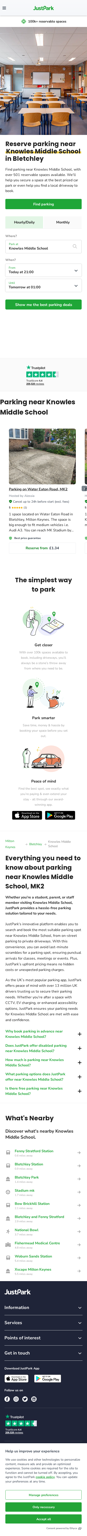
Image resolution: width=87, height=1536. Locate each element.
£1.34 (42, 548)
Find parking (43, 204)
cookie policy (45, 1477)
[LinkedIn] (34, 1399)
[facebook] (7, 1399)
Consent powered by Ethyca (61, 1528)
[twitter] (25, 1399)
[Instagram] (16, 1399)
